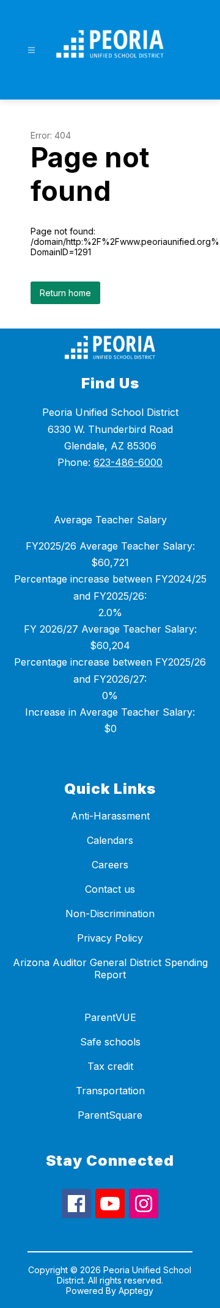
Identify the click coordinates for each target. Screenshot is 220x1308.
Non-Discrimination (110, 913)
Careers (110, 865)
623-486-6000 (128, 462)
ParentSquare (110, 1115)
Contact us (110, 889)
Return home (65, 293)
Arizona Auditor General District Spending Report (110, 968)
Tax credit (110, 1066)
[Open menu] (31, 50)
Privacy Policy (110, 938)
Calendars (110, 840)
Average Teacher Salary (110, 520)
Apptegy (136, 1290)
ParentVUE (110, 1017)
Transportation (110, 1091)
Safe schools (110, 1042)
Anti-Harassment (110, 816)
